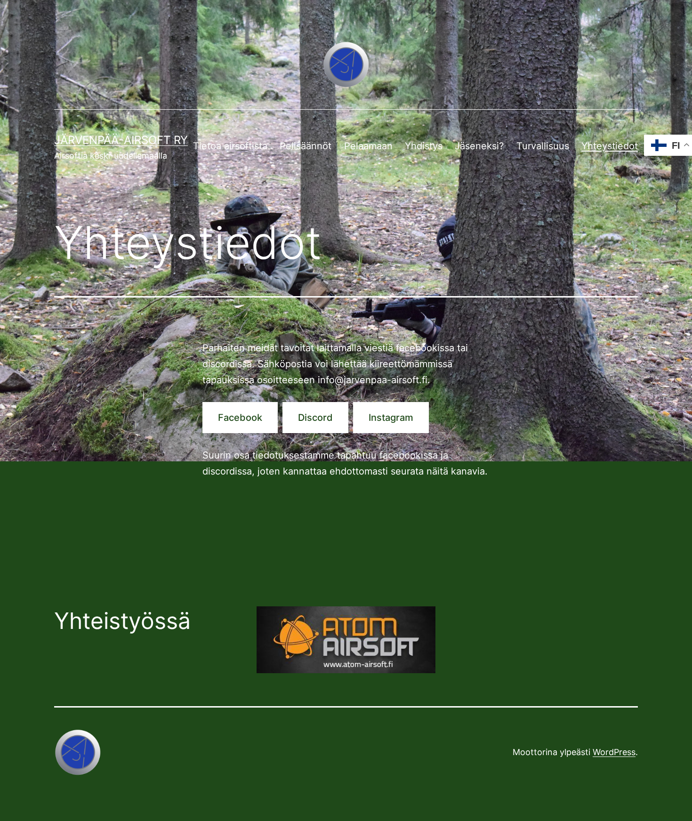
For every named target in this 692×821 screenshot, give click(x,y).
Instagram (391, 417)
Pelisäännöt (305, 146)
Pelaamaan (368, 146)
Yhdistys (424, 146)
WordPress (614, 752)
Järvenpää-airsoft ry (121, 140)
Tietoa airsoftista (230, 146)
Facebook (240, 417)
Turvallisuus (542, 146)
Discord (315, 417)
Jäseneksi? (479, 146)
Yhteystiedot (609, 146)
